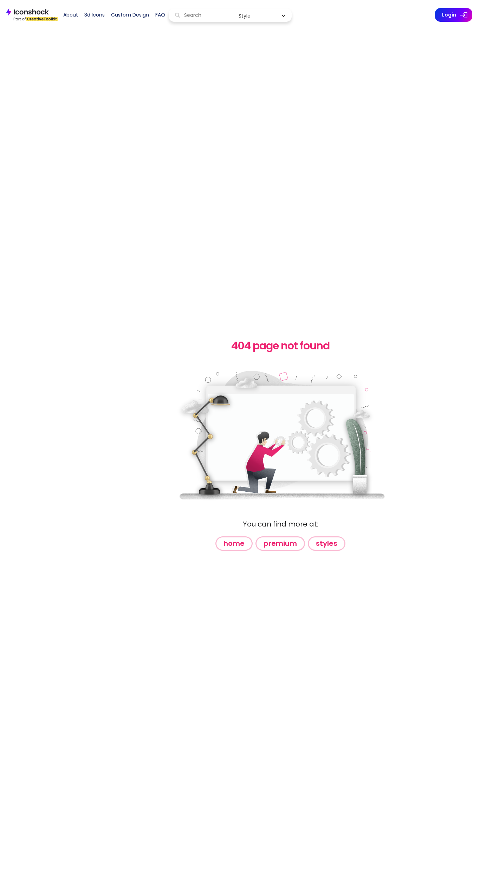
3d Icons (94, 14)
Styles (326, 543)
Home (234, 543)
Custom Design (130, 14)
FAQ (160, 14)
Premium (280, 543)
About (70, 14)
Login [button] (457, 15)
